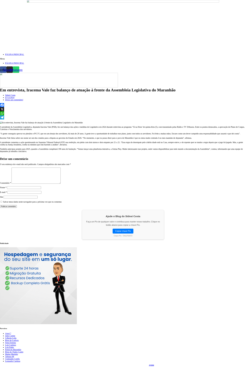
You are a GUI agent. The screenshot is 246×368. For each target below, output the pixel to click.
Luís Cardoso (10, 345)
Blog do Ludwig (12, 340)
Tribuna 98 (9, 356)
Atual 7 (8, 333)
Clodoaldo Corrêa (12, 359)
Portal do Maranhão (13, 350)
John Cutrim (10, 336)
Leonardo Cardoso (12, 361)
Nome (3, 187)
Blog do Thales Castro (14, 352)
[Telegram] (123, 117)
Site (1, 197)
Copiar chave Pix (123, 231)
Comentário (5, 183)
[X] (123, 109)
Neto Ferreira (10, 343)
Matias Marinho (11, 354)
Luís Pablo (9, 347)
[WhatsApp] (123, 113)
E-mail (3, 192)
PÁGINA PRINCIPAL (14, 54)
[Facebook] (123, 105)
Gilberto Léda (10, 338)
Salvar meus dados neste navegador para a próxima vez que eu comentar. (32, 202)
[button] (123, 59)
